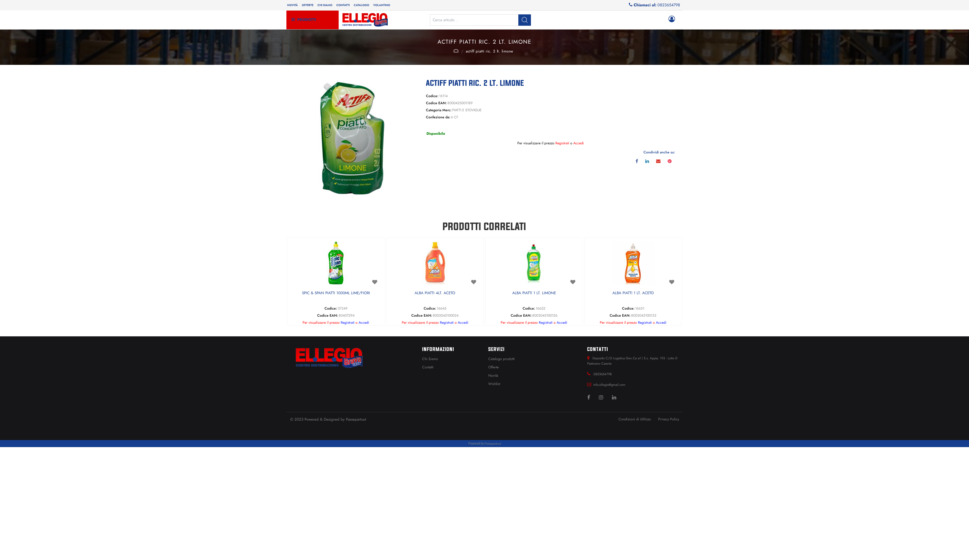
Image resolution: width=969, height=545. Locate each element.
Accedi (578, 143)
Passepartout (356, 419)
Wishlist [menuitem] (494, 383)
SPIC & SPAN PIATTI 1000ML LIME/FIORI (336, 293)
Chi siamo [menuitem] (324, 5)
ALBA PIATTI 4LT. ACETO (435, 293)
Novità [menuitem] (292, 5)
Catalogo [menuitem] (361, 5)
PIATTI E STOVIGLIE (456, 50)
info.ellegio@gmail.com (609, 384)
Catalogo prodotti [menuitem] (501, 358)
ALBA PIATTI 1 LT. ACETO (633, 293)
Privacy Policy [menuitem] (668, 419)
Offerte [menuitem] (307, 5)
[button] (524, 20)
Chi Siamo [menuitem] (430, 358)
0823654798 (668, 5)
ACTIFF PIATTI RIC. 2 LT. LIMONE (489, 51)
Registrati (562, 143)
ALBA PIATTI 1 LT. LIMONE (534, 293)
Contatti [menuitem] (343, 5)
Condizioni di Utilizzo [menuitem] (634, 419)
